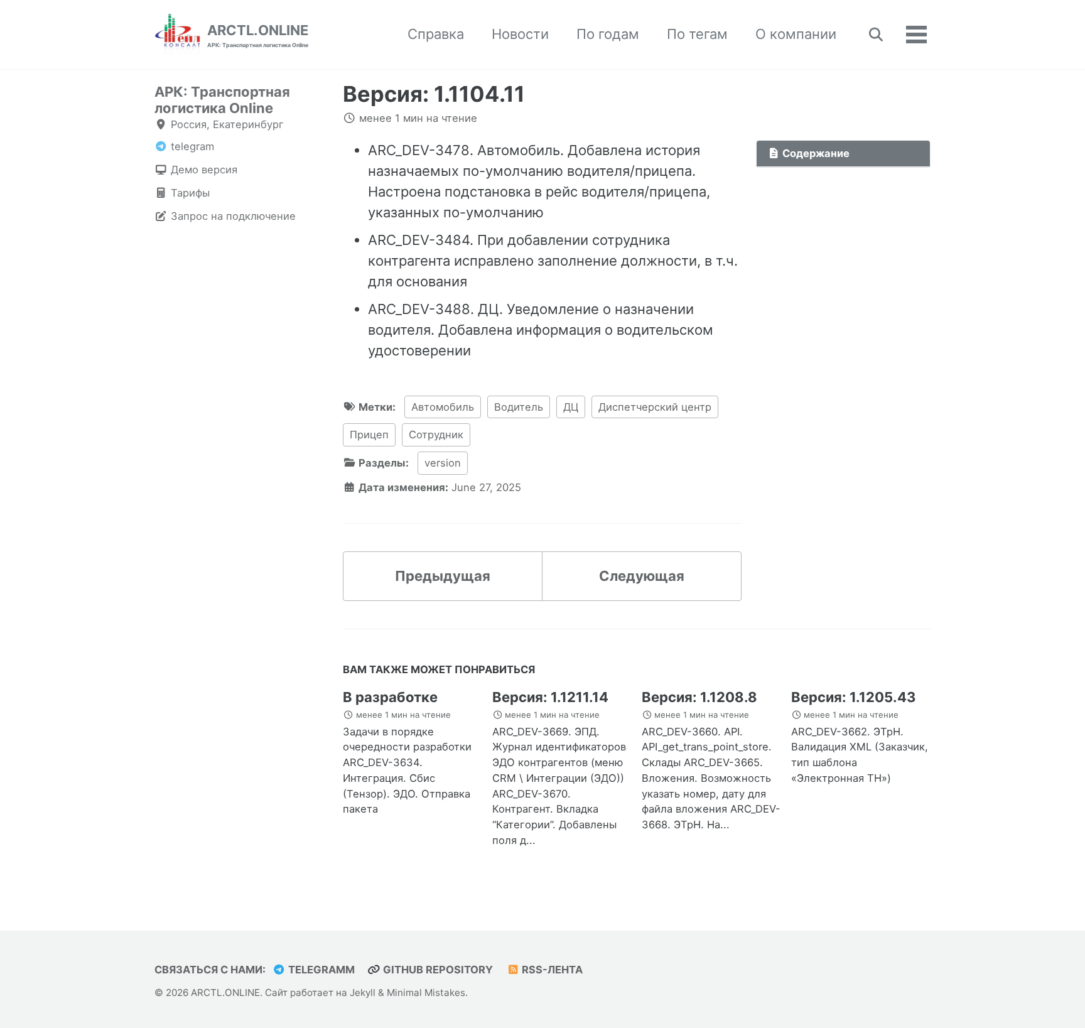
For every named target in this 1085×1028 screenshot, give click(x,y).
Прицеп (369, 434)
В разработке (390, 697)
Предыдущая (442, 576)
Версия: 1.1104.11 (434, 94)
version (442, 463)
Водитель (518, 407)
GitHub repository (437, 969)
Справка (436, 34)
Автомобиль (442, 407)
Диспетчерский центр (654, 407)
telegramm (320, 969)
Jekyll (362, 992)
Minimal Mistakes (426, 992)
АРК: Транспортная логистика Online (222, 100)
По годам (607, 34)
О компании (795, 34)
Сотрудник (436, 434)
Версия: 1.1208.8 (699, 697)
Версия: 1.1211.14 (550, 697)
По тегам (697, 34)
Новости (520, 34)
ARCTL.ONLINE (257, 35)
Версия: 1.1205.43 (853, 697)
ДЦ (570, 407)
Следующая (641, 576)
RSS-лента (551, 969)
